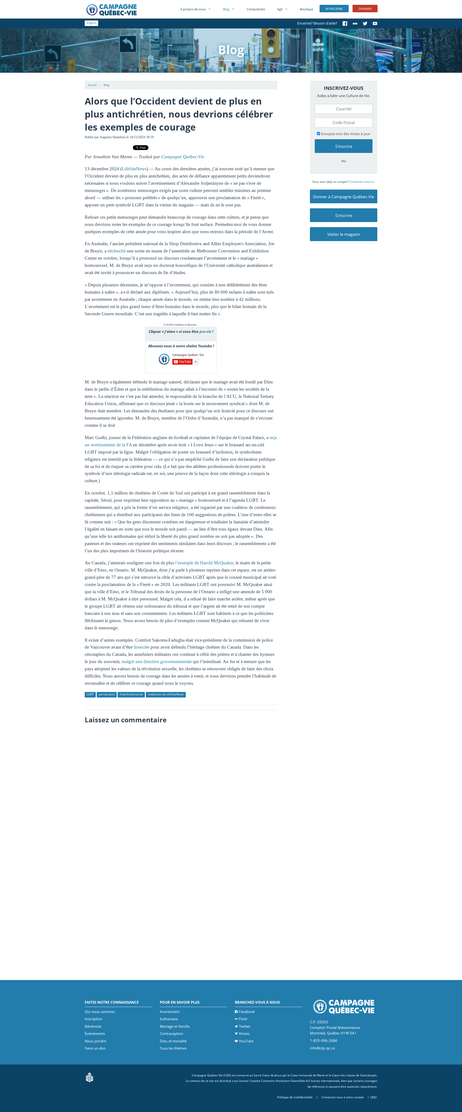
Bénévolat (93, 1026)
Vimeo (244, 1033)
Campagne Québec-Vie (182, 156)
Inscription (93, 1018)
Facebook (247, 1011)
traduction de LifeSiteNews (166, 694)
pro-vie (205, 331)
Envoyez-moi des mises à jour (345, 133)
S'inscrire (343, 215)
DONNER (365, 9)
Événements (95, 1033)
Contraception (171, 1033)
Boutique (306, 9)
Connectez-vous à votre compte (342, 1097)
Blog (226, 9)
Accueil (92, 85)
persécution (107, 694)
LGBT (90, 694)
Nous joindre (95, 1041)
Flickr (243, 1018)
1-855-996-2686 (323, 1040)
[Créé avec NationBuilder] (89, 1077)
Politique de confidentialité (295, 1097)
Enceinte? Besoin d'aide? (317, 23)
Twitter (244, 1026)
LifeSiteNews (134, 168)
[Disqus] (181, 787)
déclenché (117, 250)
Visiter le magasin (343, 234)
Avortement (170, 1011)
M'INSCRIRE (334, 9)
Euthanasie (169, 1018)
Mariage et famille (175, 1026)
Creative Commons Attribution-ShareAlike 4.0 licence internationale (294, 1081)
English (91, 23)
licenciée (141, 647)
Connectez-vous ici (361, 182)
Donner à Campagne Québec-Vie (343, 196)
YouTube (246, 1041)
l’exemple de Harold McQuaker (204, 562)
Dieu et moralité (173, 1041)
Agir (280, 9)
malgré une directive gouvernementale (157, 661)
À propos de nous (193, 9)
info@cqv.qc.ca (322, 1048)
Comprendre (256, 9)
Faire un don (95, 1048)
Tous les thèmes (173, 1048)
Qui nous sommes (100, 1011)
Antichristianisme (131, 694)
